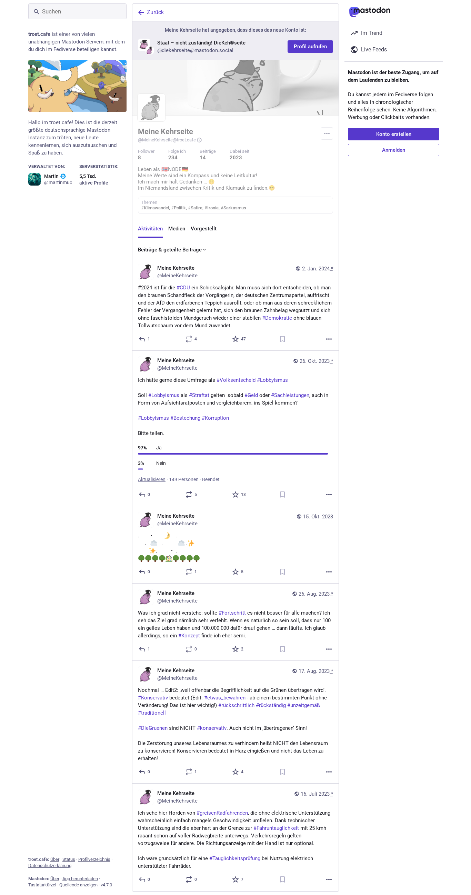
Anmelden (393, 150)
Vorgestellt (204, 229)
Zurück (155, 12)
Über (54, 859)
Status (68, 859)
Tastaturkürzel (42, 884)
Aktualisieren (152, 479)
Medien (176, 229)
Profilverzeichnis (94, 859)
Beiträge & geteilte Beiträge (170, 250)
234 (173, 158)
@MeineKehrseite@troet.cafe (167, 139)
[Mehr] (329, 339)
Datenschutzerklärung (49, 865)
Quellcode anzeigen (78, 884)
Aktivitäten (150, 229)
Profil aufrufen (310, 46)
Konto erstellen (393, 134)
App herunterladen (80, 878)
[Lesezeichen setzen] (282, 339)
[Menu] (327, 133)
